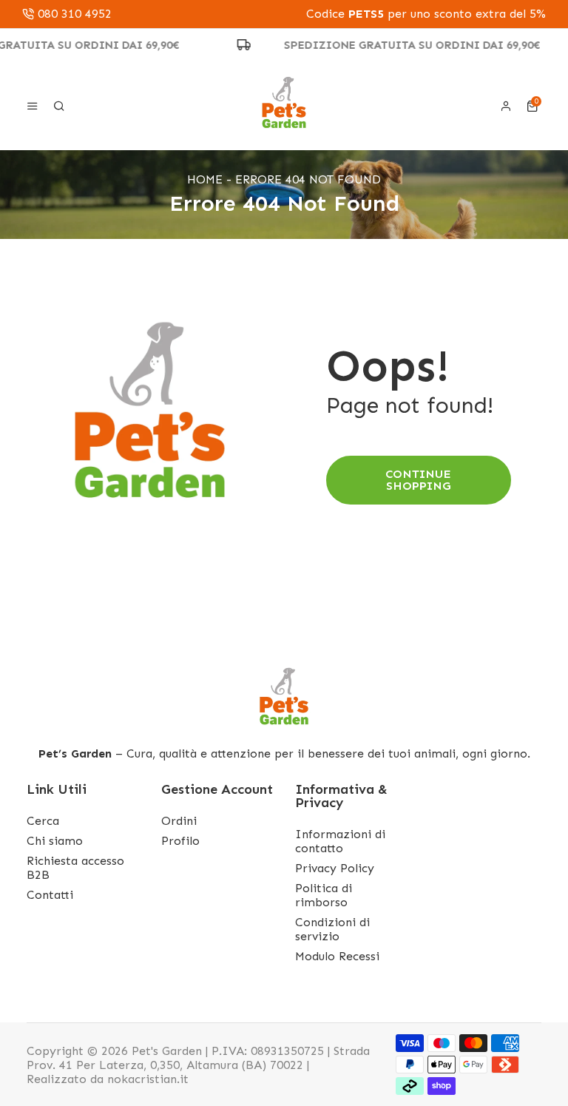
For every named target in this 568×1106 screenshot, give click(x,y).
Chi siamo (55, 841)
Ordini (179, 821)
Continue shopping (418, 480)
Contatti (50, 895)
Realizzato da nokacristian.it (108, 1079)
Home (205, 179)
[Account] (506, 106)
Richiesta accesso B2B (75, 868)
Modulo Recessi (337, 956)
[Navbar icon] (32, 106)
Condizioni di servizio (332, 929)
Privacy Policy (334, 868)
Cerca (43, 821)
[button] (534, 106)
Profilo (180, 841)
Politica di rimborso (323, 895)
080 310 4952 (75, 14)
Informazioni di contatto (340, 841)
